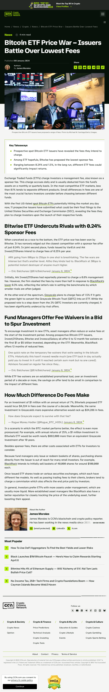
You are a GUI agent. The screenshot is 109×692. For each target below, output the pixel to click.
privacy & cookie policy (22, 680)
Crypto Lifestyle (66, 633)
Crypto (25, 26)
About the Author (37, 509)
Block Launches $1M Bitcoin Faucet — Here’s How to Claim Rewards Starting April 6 (56, 558)
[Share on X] (75, 67)
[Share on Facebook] (89, 67)
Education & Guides (68, 627)
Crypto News (13, 627)
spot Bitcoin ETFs (43, 203)
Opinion (10, 633)
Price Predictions (41, 627)
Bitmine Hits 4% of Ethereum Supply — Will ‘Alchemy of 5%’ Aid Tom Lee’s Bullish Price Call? (54, 570)
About (35, 654)
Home (7, 26)
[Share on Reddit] (84, 67)
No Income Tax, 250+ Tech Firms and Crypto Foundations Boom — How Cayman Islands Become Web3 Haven (52, 582)
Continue (20, 686)
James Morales (24, 68)
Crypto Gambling (93, 633)
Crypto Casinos (93, 627)
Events (62, 638)
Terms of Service (69, 654)
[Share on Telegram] (93, 67)
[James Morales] (16, 519)
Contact (44, 654)
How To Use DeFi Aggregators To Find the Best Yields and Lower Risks (52, 547)
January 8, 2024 (60, 271)
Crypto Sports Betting (96, 638)
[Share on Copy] (102, 67)
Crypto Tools (38, 643)
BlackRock (11, 463)
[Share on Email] (98, 67)
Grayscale (50, 295)
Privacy (55, 654)
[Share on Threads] (80, 67)
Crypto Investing (41, 638)
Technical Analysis (41, 633)
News (16, 26)
